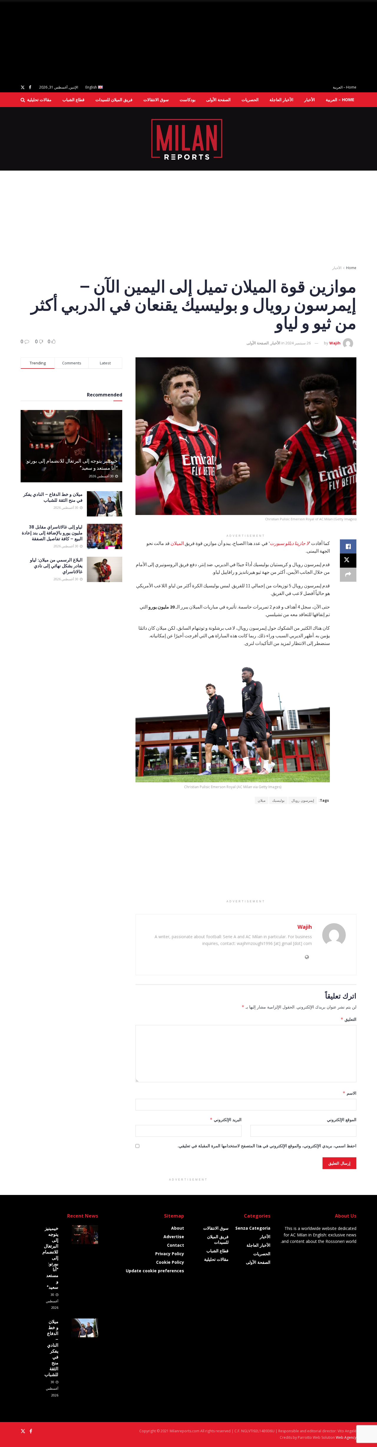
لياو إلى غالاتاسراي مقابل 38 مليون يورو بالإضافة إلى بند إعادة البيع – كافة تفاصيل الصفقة (52, 532)
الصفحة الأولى (218, 99)
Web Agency (346, 1437)
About (177, 1228)
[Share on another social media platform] (348, 575)
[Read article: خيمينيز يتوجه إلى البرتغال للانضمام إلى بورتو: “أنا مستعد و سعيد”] (71, 446)
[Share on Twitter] (348, 561)
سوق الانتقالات (156, 99)
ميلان (261, 800)
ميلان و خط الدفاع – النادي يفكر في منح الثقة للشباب (52, 497)
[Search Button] (23, 99)
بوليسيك (278, 800)
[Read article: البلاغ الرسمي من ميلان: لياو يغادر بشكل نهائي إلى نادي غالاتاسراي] (104, 569)
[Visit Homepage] (189, 138)
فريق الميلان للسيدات (114, 99)
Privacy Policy (169, 1253)
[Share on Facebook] (348, 546)
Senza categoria (252, 1228)
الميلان (177, 543)
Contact (175, 1245)
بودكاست (188, 99)
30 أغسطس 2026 (102, 476)
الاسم (349, 1093)
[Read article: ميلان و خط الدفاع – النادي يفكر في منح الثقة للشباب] (104, 503)
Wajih (334, 343)
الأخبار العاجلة (281, 99)
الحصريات (250, 99)
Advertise (173, 1236)
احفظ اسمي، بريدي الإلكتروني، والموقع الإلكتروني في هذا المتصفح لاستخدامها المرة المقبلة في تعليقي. (267, 1145)
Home (351, 267)
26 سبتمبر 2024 (298, 343)
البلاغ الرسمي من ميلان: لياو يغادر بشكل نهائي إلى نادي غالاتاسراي (56, 565)
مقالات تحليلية (39, 99)
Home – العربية (344, 87)
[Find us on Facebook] (30, 87)
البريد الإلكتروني (226, 1119)
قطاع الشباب (73, 99)
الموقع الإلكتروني (341, 1119)
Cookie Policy (170, 1262)
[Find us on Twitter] (23, 87)
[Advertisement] (200, 41)
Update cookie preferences (155, 1270)
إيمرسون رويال (302, 800)
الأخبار (309, 99)
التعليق (348, 1019)
